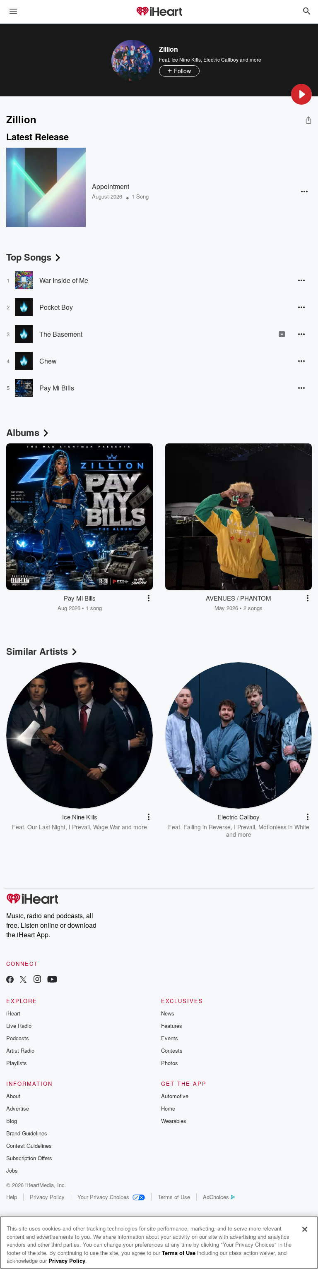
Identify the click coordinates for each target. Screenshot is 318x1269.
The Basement (60, 334)
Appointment (110, 186)
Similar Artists (37, 651)
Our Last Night (46, 827)
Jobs (12, 1170)
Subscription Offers (29, 1158)
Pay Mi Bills (56, 388)
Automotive (174, 1096)
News (167, 1013)
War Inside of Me (63, 280)
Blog (11, 1121)
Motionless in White (283, 827)
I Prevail (79, 827)
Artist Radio (20, 1050)
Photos (169, 1063)
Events (169, 1038)
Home (168, 1108)
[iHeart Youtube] (52, 980)
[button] (301, 94)
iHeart (13, 1013)
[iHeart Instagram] (37, 980)
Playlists (16, 1063)
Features (171, 1026)
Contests (172, 1050)
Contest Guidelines (29, 1145)
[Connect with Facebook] (10, 980)
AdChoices (216, 1197)
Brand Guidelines (26, 1133)
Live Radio (18, 1026)
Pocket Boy (56, 307)
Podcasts (17, 1038)
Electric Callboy (220, 59)
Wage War (106, 827)
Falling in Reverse (207, 827)
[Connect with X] (23, 980)
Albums (22, 432)
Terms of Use (174, 1197)
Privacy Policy (47, 1197)
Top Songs (28, 256)
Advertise (17, 1108)
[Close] (305, 1229)
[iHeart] (159, 12)
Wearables (173, 1121)
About (13, 1096)
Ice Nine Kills (186, 59)
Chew (48, 361)
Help (11, 1197)
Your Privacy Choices (103, 1197)
